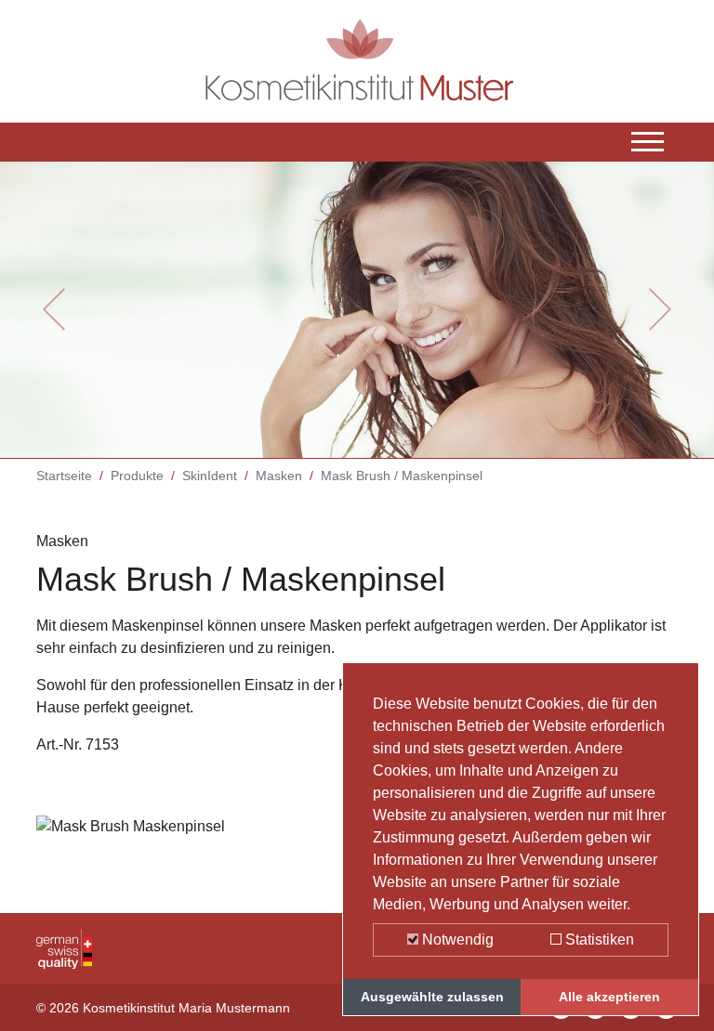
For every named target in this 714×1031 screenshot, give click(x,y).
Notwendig (456, 939)
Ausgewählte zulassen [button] (432, 996)
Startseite (64, 475)
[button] (53, 309)
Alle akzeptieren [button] (609, 996)
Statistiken (598, 939)
